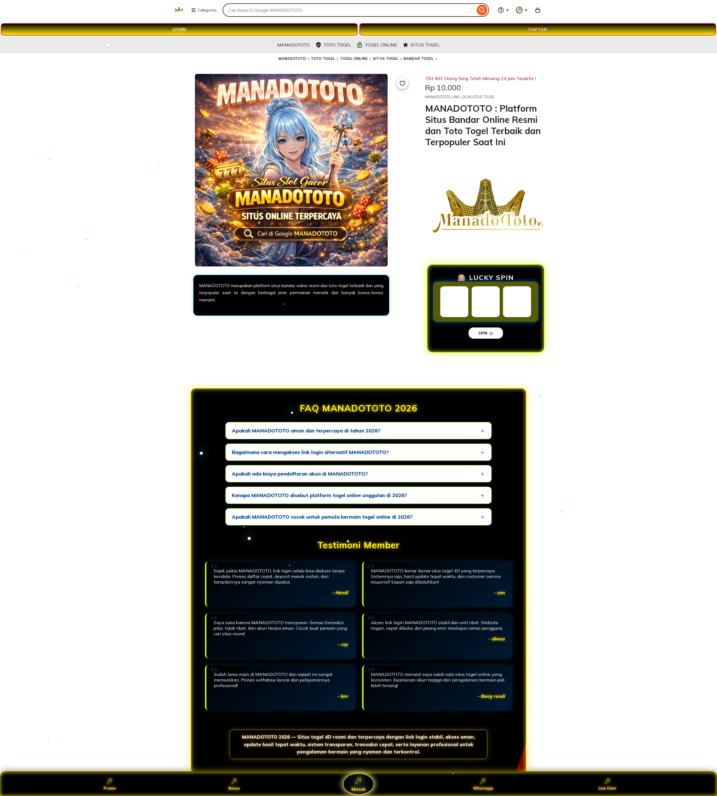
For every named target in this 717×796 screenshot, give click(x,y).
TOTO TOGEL (323, 58)
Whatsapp (483, 788)
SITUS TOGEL (385, 58)
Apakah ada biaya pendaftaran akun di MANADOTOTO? (300, 473)
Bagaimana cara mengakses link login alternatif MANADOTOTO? (310, 452)
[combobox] (349, 10)
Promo (110, 788)
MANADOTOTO (292, 58)
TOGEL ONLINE (354, 58)
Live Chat (607, 788)
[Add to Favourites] (402, 83)
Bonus (234, 788)
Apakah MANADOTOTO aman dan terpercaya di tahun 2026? (306, 430)
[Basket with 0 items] (537, 10)
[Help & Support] (503, 10)
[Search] (482, 10)
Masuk (358, 789)
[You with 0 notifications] (522, 10)
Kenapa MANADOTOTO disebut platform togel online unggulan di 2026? (319, 495)
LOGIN (179, 29)
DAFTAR (538, 29)
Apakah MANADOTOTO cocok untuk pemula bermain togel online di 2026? (322, 517)
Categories (207, 10)
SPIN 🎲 (485, 333)
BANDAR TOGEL (419, 58)
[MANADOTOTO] (179, 13)
